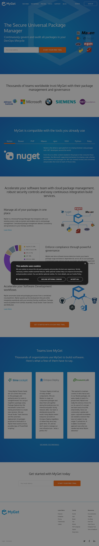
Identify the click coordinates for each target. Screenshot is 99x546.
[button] (22, 279)
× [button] (85, 263)
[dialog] (49, 273)
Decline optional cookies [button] (51, 279)
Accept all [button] (75, 279)
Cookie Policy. (77, 274)
